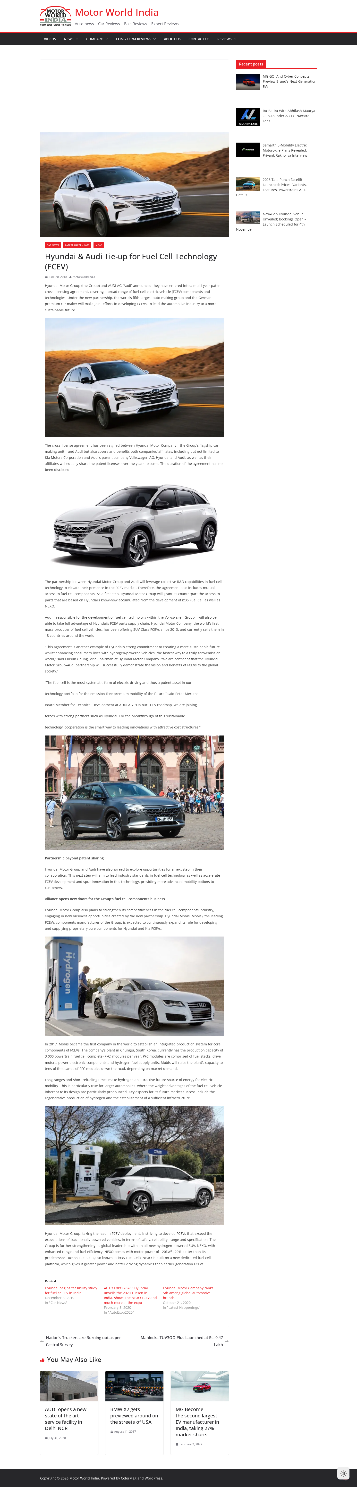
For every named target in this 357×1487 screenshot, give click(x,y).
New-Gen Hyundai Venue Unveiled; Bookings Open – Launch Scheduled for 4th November (271, 222)
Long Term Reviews (133, 39)
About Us (172, 39)
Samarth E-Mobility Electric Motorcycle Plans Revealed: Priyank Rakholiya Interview (285, 150)
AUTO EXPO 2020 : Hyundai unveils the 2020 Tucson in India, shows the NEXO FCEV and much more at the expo (130, 1295)
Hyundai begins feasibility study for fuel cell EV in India (71, 1290)
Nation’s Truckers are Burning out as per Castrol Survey (83, 1341)
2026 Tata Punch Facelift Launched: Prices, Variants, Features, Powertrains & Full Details (272, 187)
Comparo (94, 39)
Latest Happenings (77, 245)
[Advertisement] (134, 96)
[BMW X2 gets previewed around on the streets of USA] (134, 1374)
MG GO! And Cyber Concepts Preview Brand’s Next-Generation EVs (289, 81)
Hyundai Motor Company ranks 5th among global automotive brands (188, 1293)
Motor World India (117, 12)
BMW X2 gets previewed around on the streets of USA (134, 1415)
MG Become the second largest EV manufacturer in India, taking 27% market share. (197, 1422)
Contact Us (199, 39)
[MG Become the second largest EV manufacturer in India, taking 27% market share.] (200, 1374)
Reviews (224, 39)
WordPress (153, 1478)
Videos (50, 39)
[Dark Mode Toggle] (343, 1473)
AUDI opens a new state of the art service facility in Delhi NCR (65, 1418)
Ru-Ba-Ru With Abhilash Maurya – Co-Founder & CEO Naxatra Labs (289, 115)
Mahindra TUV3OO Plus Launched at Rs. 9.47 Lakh (182, 1341)
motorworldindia (84, 277)
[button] (76, 39)
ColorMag (128, 1478)
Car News (53, 245)
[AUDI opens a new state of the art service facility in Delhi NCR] (69, 1374)
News (69, 39)
